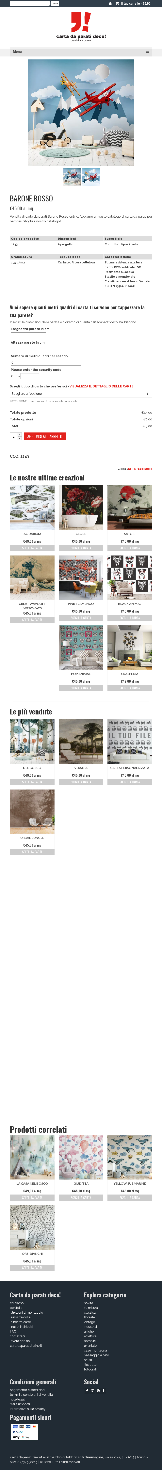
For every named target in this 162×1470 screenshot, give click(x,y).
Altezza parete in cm (28, 342)
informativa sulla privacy (27, 1409)
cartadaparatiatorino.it (26, 1346)
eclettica (90, 1336)
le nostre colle (20, 1317)
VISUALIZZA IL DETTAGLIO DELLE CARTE (102, 386)
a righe (89, 1331)
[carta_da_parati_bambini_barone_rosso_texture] (90, 177)
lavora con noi (20, 1341)
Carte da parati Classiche (140, 469)
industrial (90, 1327)
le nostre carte (20, 1322)
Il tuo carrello (135, 3)
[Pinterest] (98, 1391)
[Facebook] (87, 1391)
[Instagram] (92, 1391)
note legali (17, 1399)
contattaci (17, 1336)
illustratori (91, 1365)
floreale (89, 1317)
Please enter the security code (36, 370)
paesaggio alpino (96, 1355)
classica (90, 1312)
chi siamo (17, 1303)
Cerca (55, 3)
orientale (90, 1346)
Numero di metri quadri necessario (39, 356)
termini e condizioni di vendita (31, 1395)
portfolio (16, 1308)
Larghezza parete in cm (30, 329)
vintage (89, 1322)
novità (88, 1303)
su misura (91, 1308)
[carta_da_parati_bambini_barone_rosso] (72, 177)
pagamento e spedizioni (27, 1390)
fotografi (90, 1369)
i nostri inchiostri (21, 1327)
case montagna (95, 1350)
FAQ (13, 1331)
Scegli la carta (32, 548)
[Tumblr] (103, 1391)
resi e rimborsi (20, 1404)
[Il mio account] (110, 3)
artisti (88, 1360)
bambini (90, 1341)
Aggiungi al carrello (44, 436)
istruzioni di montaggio (26, 1312)
